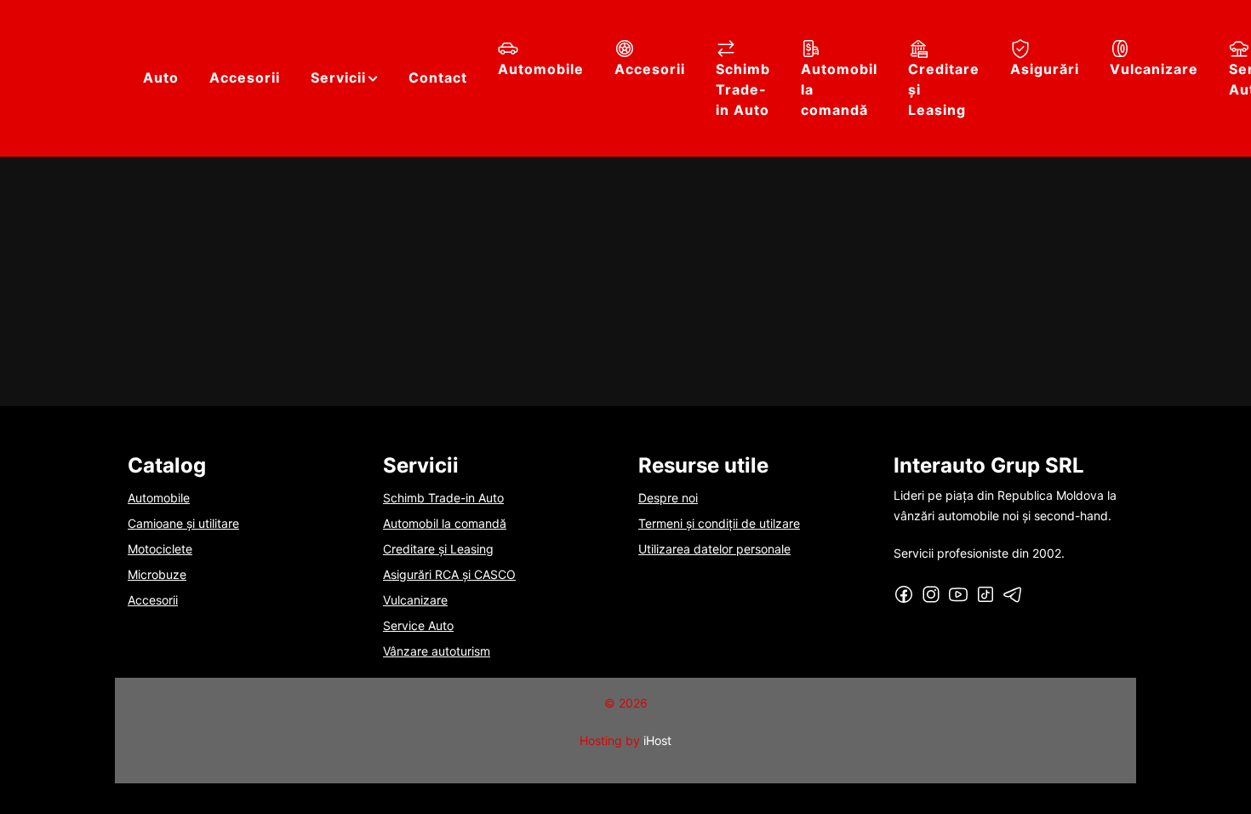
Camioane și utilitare (183, 523)
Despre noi (668, 497)
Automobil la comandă (839, 89)
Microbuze (157, 574)
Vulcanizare (1154, 68)
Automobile (541, 68)
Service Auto (418, 625)
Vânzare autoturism (436, 651)
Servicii (338, 77)
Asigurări (1044, 68)
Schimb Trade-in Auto (743, 89)
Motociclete (160, 549)
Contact (437, 77)
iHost (657, 740)
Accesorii (244, 77)
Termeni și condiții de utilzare (719, 523)
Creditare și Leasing (944, 89)
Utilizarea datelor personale (714, 549)
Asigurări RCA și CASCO (449, 574)
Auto (161, 77)
